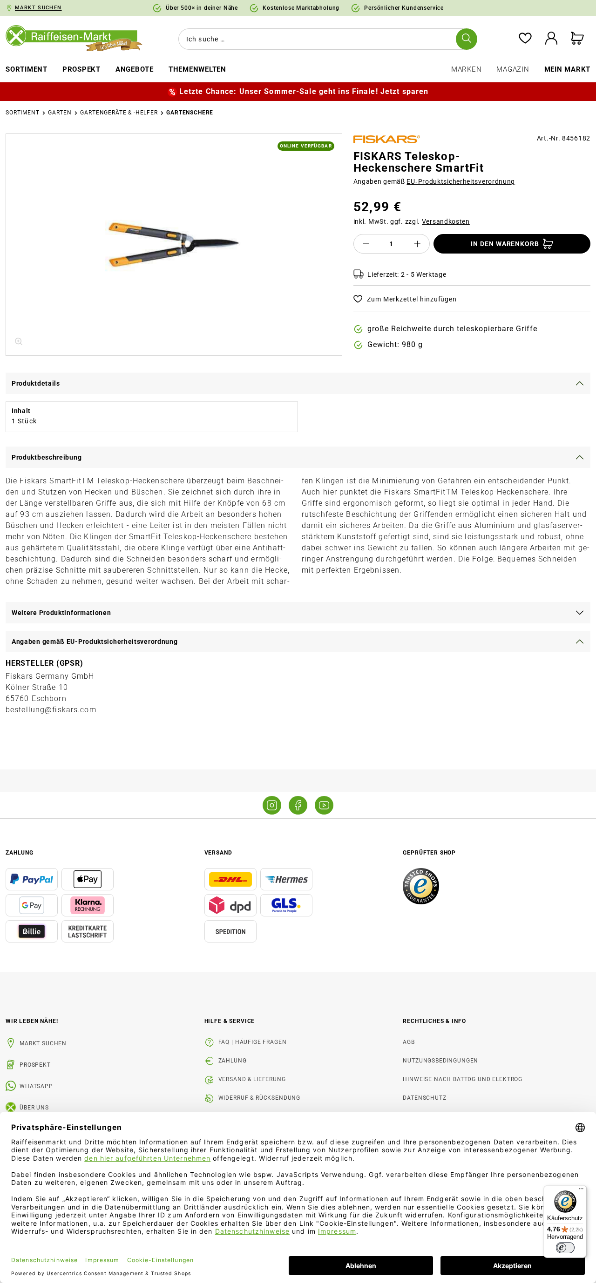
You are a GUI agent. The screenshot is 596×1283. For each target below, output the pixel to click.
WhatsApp (36, 1086)
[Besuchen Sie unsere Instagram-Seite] (272, 805)
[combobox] (326, 39)
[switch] (565, 1247)
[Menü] (581, 1190)
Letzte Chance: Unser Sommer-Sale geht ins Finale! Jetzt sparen (303, 91)
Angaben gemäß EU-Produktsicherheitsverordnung (95, 641)
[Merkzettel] (525, 39)
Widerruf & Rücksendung (259, 1098)
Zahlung (232, 1060)
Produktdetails (36, 383)
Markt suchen (43, 1043)
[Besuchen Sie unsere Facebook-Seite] (298, 805)
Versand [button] (218, 852)
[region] (174, 245)
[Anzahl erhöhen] (417, 244)
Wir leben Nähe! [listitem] (32, 1021)
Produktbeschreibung (46, 457)
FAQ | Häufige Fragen (252, 1042)
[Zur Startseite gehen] (74, 39)
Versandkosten (446, 221)
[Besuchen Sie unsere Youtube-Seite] (324, 805)
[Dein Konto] (551, 39)
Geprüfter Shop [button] (429, 852)
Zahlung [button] (20, 852)
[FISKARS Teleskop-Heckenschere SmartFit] (173, 244)
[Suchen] (466, 39)
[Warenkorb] (577, 39)
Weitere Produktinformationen (61, 612)
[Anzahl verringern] (366, 244)
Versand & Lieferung (252, 1079)
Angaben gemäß (434, 181)
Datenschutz (424, 1098)
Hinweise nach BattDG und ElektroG (462, 1079)
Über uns (34, 1107)
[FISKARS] (386, 139)
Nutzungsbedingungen (440, 1060)
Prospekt (35, 1065)
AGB (409, 1042)
